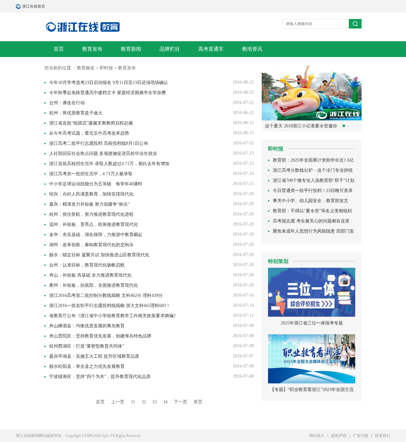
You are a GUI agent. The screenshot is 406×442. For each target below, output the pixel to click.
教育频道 (86, 68)
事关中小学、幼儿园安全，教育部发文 (310, 200)
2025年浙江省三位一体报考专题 (312, 323)
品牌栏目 (170, 49)
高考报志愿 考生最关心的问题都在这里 (311, 221)
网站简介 (316, 436)
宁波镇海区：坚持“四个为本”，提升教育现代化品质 (100, 376)
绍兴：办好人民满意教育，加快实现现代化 (91, 194)
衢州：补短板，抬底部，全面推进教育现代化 (93, 285)
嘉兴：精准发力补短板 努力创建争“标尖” (89, 204)
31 (133, 402)
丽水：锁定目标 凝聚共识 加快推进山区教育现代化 (99, 255)
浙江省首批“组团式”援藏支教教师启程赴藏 (91, 123)
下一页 (180, 402)
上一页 (117, 402)
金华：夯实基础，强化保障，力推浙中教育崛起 (95, 234)
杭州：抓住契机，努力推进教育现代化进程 (91, 214)
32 (143, 402)
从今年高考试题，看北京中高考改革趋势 (89, 133)
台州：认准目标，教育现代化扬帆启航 (87, 265)
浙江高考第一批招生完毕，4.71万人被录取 (91, 173)
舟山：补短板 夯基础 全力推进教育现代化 (90, 275)
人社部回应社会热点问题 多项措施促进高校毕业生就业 (103, 153)
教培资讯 (252, 49)
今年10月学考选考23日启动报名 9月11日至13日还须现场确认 (108, 82)
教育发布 (92, 49)
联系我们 (382, 436)
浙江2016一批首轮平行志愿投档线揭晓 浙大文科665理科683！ (109, 305)
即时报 (106, 68)
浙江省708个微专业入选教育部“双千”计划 (313, 180)
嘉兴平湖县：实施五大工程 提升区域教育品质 (94, 356)
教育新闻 (131, 49)
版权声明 (338, 436)
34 (165, 402)
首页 (59, 49)
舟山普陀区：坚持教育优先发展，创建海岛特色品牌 (100, 336)
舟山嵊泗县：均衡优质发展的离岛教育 (87, 325)
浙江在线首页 (19, 6)
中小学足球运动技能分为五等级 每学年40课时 (95, 184)
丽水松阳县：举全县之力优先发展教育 (87, 366)
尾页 (197, 402)
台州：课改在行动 (67, 102)
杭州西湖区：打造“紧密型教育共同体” (86, 346)
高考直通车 (211, 49)
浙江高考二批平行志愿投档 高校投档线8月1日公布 (98, 143)
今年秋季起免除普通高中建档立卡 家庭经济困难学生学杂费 (107, 92)
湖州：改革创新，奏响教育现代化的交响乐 (91, 244)
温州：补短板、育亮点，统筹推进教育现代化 (93, 224)
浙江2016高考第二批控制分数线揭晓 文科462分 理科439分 (106, 295)
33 (154, 402)
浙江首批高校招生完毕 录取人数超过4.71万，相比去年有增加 (109, 163)
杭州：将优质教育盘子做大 (75, 113)
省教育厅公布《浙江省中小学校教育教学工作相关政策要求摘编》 (113, 315)
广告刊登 (360, 436)
